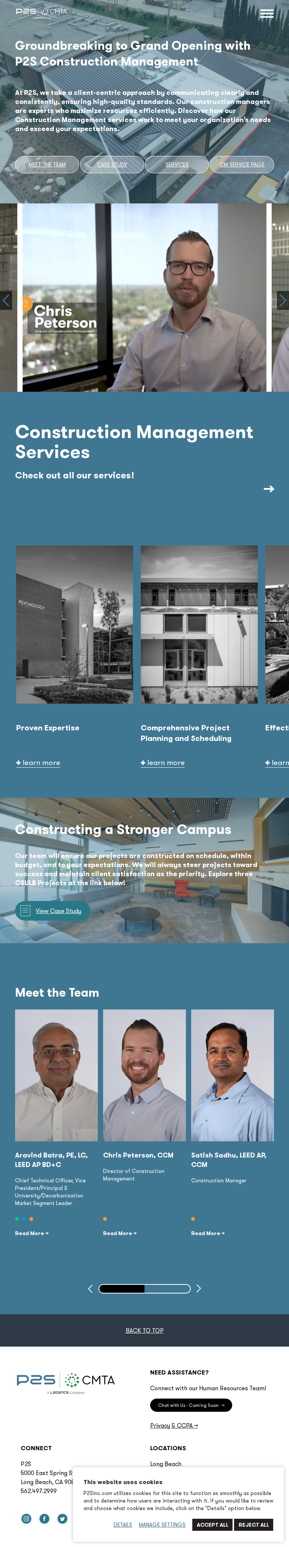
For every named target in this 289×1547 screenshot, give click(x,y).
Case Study (112, 164)
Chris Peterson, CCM (138, 1155)
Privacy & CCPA (174, 1425)
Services (177, 164)
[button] (6, 300)
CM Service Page (242, 164)
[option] (74, 656)
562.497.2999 (39, 1491)
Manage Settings (162, 1524)
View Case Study (58, 911)
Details (123, 1524)
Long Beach (165, 1464)
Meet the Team (47, 164)
